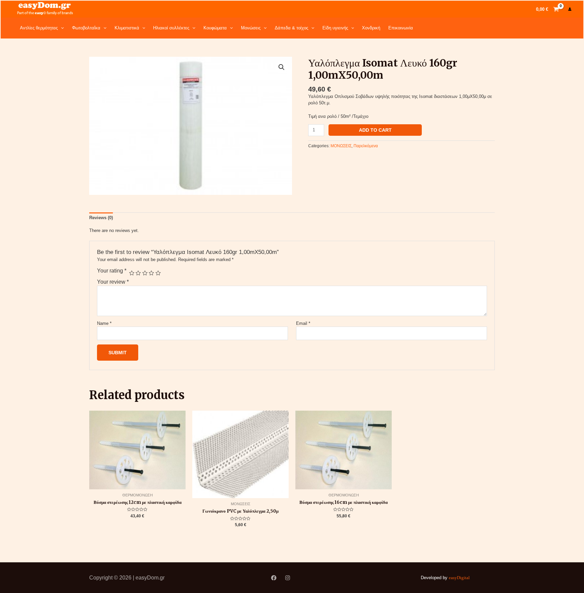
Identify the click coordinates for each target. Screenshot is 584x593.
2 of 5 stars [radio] (138, 273)
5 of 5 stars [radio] (158, 273)
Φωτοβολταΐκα (86, 27)
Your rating (111, 271)
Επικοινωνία (400, 27)
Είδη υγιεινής (335, 27)
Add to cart (375, 130)
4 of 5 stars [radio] (151, 273)
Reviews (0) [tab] (101, 217)
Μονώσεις (251, 27)
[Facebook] (273, 578)
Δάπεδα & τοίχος (291, 27)
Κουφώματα (215, 27)
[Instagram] (287, 578)
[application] (61, 27)
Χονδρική (371, 27)
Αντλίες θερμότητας (39, 27)
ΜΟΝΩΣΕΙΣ (341, 146)
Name (104, 323)
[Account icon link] (569, 9)
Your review (113, 282)
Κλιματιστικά (127, 27)
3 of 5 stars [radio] (145, 273)
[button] (281, 67)
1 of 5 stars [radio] (132, 273)
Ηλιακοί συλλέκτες (171, 27)
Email (303, 323)
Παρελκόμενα (366, 146)
